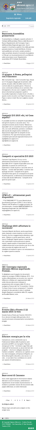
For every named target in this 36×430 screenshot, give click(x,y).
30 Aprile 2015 (30, 104)
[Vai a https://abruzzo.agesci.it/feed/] (31, 428)
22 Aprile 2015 (30, 145)
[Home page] (4, 20)
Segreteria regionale (13, 18)
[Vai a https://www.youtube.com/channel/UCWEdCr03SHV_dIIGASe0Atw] (33, 428)
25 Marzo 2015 (30, 364)
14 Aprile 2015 (30, 215)
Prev (8, 400)
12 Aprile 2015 (30, 255)
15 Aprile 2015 (30, 184)
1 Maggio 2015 (30, 63)
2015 (6, 418)
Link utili (28, 18)
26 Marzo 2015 (30, 298)
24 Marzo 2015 (30, 391)
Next (28, 400)
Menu (19, 14)
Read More (7, 63)
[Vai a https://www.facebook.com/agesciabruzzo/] (29, 428)
